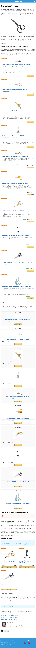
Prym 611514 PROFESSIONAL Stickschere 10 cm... (7, 584)
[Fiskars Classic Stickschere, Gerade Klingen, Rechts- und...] (18, 177)
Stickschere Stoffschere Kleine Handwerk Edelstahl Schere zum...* (16, 286)
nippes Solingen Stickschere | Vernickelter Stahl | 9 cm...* (14, 89)
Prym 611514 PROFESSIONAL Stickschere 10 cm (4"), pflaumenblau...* (17, 262)
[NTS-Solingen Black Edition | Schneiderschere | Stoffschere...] (18, 230)
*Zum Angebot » (31, 75)
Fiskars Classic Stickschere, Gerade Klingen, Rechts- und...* (15, 183)
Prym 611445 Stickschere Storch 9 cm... (9, 561)
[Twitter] (27, 643)
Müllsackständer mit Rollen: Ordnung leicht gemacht (9, 615)
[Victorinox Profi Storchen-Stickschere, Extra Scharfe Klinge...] (18, 153)
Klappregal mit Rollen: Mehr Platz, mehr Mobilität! (9, 619)
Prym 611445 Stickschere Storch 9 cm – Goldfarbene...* (14, 210)
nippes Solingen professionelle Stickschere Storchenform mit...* (16, 110)
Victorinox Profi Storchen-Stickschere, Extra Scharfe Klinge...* (15, 156)
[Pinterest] (29, 643)
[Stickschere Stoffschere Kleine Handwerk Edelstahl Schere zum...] (18, 280)
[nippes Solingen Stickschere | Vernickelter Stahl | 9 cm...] (18, 84)
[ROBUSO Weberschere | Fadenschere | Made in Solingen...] (18, 130)
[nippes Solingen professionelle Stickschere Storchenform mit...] (18, 104)
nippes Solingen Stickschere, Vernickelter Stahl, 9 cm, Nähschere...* (17, 64)
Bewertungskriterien (18, 596)
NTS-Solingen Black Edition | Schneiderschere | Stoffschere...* (15, 235)
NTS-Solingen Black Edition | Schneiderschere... (25, 562)
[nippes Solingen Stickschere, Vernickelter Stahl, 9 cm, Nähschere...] (18, 61)
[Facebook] (25, 643)
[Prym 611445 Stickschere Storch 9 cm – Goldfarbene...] (18, 204)
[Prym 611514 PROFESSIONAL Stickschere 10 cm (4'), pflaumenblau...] (18, 256)
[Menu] (1, 1)
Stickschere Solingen (6, 631)
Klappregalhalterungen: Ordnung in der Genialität (9, 617)
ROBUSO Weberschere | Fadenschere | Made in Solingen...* (14, 135)
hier (29, 522)
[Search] (34, 1)
